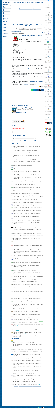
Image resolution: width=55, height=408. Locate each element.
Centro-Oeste (6, 18)
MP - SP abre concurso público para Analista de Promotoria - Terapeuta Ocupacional (27, 317)
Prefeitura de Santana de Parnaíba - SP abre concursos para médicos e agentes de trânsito (27, 211)
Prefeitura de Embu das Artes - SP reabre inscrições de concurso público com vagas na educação (27, 330)
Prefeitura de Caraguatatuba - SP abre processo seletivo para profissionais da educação (28, 291)
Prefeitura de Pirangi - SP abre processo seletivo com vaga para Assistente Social (26, 169)
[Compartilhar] (42, 90)
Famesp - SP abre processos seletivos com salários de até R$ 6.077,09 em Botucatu (27, 159)
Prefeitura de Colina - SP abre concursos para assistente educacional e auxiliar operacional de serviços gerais (26, 266)
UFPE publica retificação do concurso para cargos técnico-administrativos (25, 382)
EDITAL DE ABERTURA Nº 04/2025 (19, 128)
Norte (5, 15)
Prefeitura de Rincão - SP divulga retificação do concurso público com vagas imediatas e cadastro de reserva (28, 305)
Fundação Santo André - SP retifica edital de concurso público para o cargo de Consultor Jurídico (28, 289)
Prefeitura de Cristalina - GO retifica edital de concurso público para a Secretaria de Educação (27, 367)
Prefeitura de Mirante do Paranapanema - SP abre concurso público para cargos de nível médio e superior (28, 226)
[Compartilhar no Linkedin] (36, 90)
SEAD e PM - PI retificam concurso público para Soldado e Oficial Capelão (26, 384)
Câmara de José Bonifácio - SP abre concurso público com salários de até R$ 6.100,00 (27, 200)
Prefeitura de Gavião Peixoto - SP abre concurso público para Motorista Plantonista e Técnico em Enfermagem (27, 231)
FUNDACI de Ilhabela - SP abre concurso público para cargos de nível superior (26, 195)
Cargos (5, 24)
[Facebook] (41, 407)
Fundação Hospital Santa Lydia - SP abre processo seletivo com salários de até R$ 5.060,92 (26, 156)
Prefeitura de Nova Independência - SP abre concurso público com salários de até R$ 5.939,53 (27, 162)
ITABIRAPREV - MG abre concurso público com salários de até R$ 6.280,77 (25, 352)
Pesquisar (32, 6)
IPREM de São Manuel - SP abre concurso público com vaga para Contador (25, 312)
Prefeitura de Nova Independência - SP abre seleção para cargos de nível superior (27, 153)
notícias (32, 2)
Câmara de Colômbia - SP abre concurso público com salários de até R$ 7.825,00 (26, 193)
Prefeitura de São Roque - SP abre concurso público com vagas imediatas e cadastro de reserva (27, 273)
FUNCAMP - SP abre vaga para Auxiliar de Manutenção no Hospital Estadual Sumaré (27, 208)
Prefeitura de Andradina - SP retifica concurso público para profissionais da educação (27, 204)
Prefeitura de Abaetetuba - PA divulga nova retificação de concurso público (27, 372)
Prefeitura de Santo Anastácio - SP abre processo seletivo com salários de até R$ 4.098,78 (28, 213)
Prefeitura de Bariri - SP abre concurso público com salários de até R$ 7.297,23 (26, 184)
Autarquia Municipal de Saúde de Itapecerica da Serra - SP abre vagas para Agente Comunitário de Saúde (27, 247)
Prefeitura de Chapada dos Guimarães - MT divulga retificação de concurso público (27, 368)
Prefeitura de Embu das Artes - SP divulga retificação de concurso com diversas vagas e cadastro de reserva (27, 296)
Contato (5, 36)
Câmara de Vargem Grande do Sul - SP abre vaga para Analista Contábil (25, 199)
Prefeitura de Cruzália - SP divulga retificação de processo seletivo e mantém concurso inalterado (27, 287)
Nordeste (5, 16)
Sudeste (5, 12)
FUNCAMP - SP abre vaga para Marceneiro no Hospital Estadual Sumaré (25, 150)
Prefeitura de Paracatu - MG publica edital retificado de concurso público (25, 358)
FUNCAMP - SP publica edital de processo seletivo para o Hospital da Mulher (26, 253)
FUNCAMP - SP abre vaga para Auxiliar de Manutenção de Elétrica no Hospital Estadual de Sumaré (28, 197)
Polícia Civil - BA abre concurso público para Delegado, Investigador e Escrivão (26, 379)
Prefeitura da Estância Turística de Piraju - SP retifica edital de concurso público (26, 314)
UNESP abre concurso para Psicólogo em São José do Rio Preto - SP (24, 278)
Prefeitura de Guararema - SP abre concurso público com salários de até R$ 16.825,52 (27, 322)
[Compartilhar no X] (40, 90)
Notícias (5, 7)
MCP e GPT (5, 21)
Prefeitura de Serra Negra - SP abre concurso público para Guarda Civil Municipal (27, 229)
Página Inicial (6, 4)
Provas (5, 30)
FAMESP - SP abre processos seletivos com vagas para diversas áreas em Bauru (26, 152)
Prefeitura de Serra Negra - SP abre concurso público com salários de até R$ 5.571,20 (27, 233)
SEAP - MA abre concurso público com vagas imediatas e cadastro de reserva (26, 381)
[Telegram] (39, 407)
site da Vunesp (31, 68)
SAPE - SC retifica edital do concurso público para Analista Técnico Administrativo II (27, 361)
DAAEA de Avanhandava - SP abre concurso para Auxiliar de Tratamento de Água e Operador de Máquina (27, 239)
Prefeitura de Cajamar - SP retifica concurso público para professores (24, 270)
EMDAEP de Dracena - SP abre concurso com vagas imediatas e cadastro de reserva (27, 227)
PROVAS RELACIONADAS (17, 131)
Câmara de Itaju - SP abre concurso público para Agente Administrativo (25, 158)
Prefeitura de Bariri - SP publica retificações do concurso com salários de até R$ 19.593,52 (28, 276)
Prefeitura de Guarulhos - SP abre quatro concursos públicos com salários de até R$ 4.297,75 (27, 219)
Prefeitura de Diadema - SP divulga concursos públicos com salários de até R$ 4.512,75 (27, 319)
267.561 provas (37, 2)
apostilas (28, 2)
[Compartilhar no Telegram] (34, 90)
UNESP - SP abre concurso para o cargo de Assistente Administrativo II (25, 180)
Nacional (5, 10)
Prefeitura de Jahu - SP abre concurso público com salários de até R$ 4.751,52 (26, 216)
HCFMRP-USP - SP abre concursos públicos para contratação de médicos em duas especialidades (27, 260)
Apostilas (5, 6)
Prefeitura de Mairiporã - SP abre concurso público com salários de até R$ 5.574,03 (27, 298)
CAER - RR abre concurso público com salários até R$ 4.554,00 (23, 373)
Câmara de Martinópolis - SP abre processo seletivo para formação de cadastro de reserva (27, 263)
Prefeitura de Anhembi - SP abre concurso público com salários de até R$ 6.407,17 (27, 173)
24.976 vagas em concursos (21, 2)
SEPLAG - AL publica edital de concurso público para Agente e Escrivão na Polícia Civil (27, 378)
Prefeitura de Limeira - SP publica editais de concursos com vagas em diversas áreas (27, 307)
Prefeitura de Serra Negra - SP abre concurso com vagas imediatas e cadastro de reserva (28, 235)
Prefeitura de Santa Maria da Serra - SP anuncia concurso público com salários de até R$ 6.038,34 (28, 168)
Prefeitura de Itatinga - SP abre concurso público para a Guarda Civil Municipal (26, 171)
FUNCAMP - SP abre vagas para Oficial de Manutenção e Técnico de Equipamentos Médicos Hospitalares (27, 178)
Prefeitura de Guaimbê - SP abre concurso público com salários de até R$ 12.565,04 (27, 187)
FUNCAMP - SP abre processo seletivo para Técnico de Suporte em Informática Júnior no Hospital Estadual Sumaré (28, 175)
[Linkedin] (40, 407)
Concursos (5, 9)
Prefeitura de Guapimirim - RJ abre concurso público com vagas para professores (48, 35)
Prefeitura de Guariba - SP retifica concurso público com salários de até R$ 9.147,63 (27, 274)
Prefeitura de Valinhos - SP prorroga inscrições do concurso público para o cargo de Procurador (27, 327)
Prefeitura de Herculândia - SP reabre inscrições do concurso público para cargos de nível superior (28, 325)
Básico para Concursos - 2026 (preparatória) (24, 107)
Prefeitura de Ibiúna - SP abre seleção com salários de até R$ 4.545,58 (24, 165)
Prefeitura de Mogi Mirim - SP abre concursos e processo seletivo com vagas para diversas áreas (26, 258)
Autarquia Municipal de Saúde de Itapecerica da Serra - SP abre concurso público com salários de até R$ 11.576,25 (27, 294)
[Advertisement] (20, 16)
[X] (42, 407)
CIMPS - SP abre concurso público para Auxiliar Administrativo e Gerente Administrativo (28, 255)
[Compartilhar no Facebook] (38, 90)
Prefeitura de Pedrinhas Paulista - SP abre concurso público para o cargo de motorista (27, 207)
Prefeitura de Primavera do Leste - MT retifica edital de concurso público (25, 370)
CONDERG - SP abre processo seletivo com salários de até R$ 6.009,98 (24, 236)
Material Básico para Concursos (36, 81)
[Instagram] (43, 407)
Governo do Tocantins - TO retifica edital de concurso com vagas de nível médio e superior (26, 376)
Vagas (5, 27)
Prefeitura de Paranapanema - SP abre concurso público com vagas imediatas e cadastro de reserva (28, 268)
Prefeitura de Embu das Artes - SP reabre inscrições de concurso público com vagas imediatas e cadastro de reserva (27, 333)
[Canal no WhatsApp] (38, 407)
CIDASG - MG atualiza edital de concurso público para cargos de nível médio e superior (27, 357)
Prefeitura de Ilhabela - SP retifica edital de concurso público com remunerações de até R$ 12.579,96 (27, 302)
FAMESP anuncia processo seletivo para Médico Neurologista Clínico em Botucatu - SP (27, 148)
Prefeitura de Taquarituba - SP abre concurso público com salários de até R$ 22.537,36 (27, 163)
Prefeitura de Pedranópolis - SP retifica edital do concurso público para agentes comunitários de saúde (26, 336)
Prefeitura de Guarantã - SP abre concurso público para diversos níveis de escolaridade (28, 300)
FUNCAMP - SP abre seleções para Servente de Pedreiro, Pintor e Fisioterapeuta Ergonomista (26, 147)
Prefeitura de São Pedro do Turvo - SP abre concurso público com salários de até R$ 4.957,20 (27, 242)
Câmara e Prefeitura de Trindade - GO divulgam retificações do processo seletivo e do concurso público (27, 364)
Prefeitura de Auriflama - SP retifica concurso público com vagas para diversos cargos (27, 284)
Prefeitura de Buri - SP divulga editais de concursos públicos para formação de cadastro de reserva (28, 190)
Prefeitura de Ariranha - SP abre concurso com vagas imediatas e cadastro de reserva (27, 202)
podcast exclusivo (25, 84)
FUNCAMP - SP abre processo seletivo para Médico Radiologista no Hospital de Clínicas (27, 249)
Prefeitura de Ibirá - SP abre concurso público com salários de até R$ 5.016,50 (27, 320)
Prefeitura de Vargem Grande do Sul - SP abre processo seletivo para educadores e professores (27, 223)
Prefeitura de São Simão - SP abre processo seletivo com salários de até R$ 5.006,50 (27, 214)
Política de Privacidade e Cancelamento (16, 407)
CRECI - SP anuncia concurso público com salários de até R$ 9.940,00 (24, 279)
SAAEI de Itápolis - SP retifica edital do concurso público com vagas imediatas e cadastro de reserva (28, 309)
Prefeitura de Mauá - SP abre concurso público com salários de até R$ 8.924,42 (26, 316)
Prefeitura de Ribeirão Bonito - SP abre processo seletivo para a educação (25, 311)
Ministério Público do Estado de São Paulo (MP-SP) (32, 35)
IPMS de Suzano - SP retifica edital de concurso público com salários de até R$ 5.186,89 (27, 245)
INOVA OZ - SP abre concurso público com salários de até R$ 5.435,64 (24, 282)
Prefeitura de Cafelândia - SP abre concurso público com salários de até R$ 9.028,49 (27, 220)
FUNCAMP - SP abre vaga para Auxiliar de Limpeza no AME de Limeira (25, 205)
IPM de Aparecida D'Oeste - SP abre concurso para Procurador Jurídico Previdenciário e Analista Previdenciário (27, 252)
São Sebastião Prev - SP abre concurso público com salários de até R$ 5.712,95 (26, 243)
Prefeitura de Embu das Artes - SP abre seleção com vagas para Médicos (25, 185)
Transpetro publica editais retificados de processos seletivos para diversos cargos (27, 341)
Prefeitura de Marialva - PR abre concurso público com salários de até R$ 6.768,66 (27, 360)
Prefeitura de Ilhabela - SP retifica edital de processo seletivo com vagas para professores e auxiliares (28, 182)
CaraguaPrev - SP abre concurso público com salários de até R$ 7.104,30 (25, 281)
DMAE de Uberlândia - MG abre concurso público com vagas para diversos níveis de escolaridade (27, 355)
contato (42, 2)
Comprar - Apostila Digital (21, 112)
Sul (4, 13)
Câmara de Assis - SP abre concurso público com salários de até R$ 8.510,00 (26, 191)
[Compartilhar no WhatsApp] (32, 90)
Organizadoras (6, 33)
